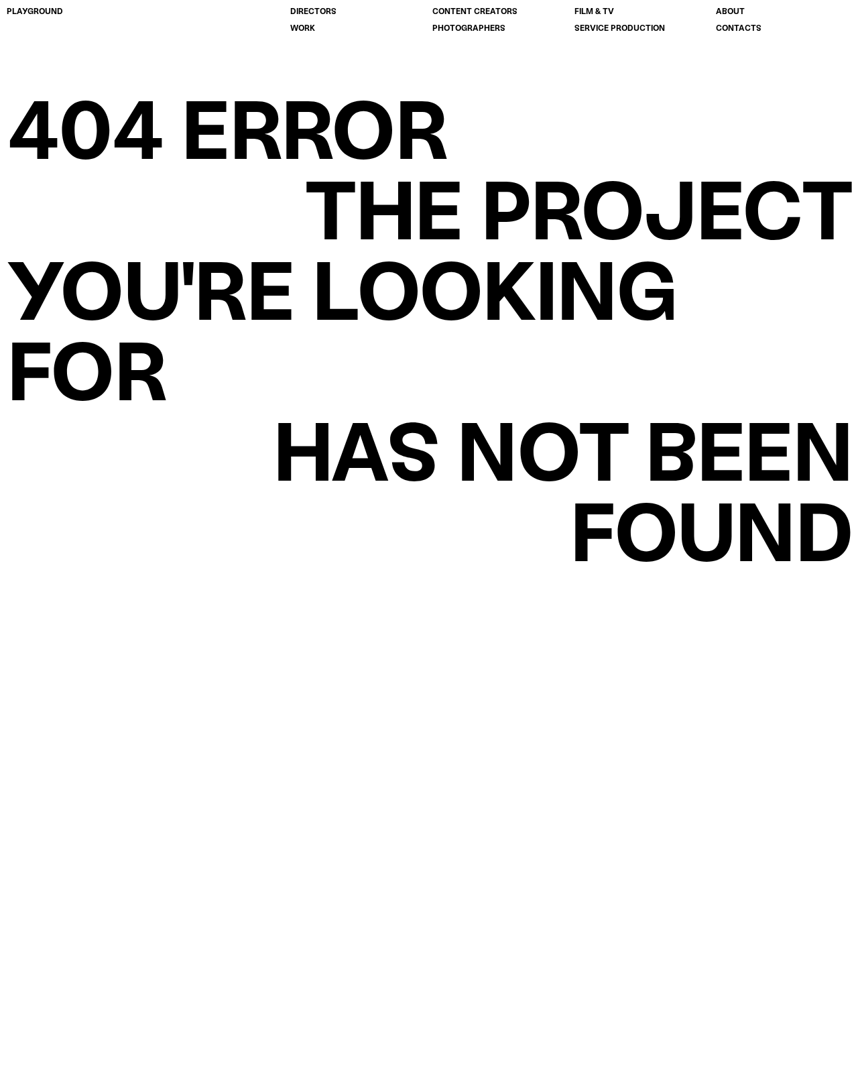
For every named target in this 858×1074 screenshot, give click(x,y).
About (730, 11)
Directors (313, 11)
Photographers (468, 28)
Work (302, 28)
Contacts (738, 28)
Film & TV (594, 11)
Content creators (474, 11)
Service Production (619, 28)
